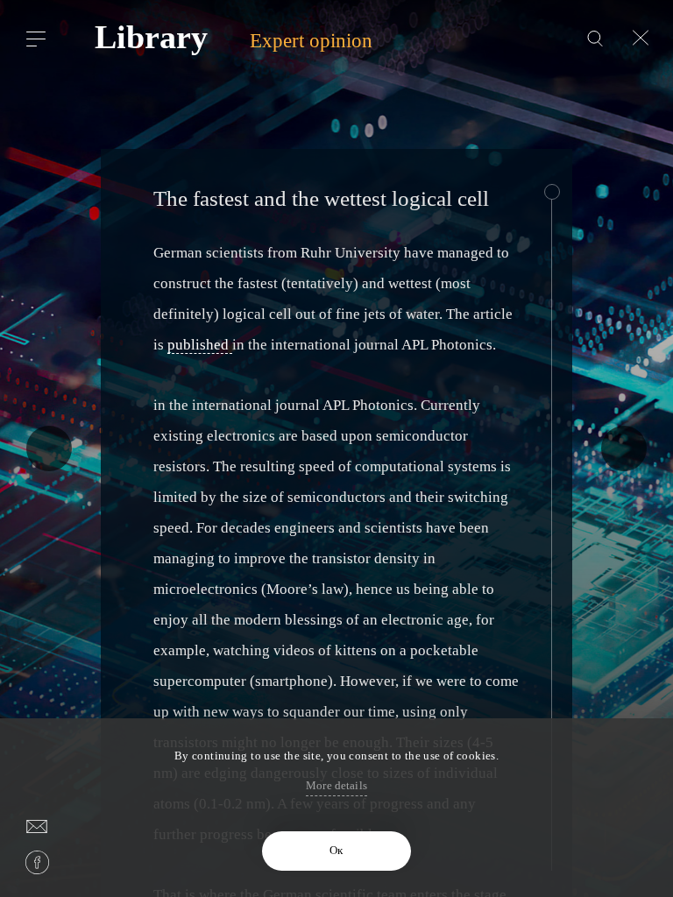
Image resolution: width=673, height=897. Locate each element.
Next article (624, 448)
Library (151, 37)
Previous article (49, 448)
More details (336, 785)
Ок (336, 850)
